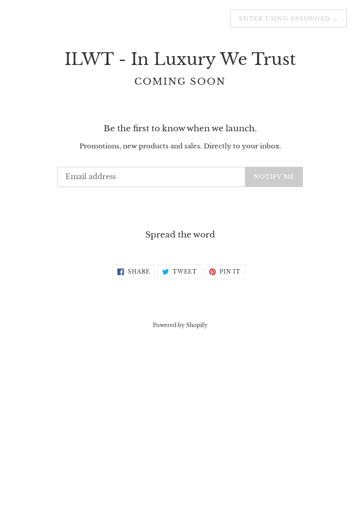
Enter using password (288, 18)
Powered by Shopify (180, 325)
